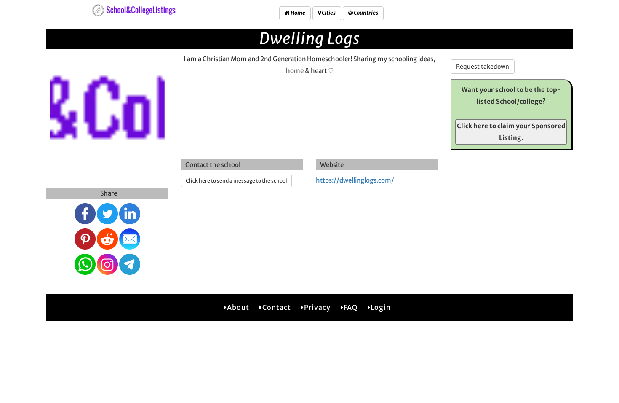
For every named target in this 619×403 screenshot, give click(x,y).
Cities (328, 12)
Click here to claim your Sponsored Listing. (511, 132)
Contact (276, 307)
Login (381, 307)
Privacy (317, 307)
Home (297, 12)
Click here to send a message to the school (236, 180)
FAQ (351, 307)
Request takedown (482, 66)
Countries (365, 12)
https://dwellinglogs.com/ (355, 180)
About (238, 307)
